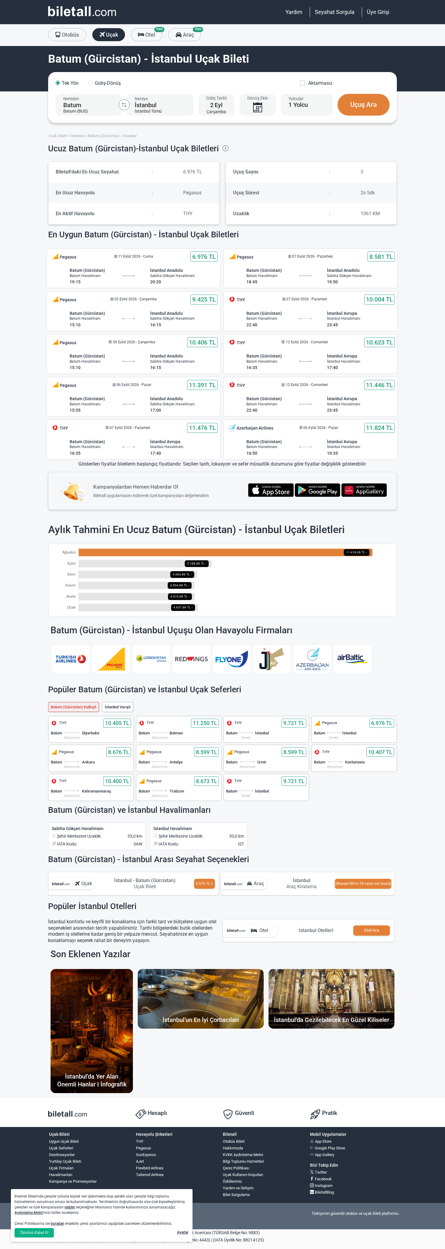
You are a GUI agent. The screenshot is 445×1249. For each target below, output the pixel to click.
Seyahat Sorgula (334, 12)
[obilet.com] (82, 17)
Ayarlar (182, 1232)
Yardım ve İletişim (238, 1188)
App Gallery (324, 1154)
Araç (191, 33)
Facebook (323, 1179)
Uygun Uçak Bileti (64, 1141)
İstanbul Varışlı (117, 707)
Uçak (111, 34)
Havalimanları (60, 1174)
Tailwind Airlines (150, 1174)
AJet (140, 1161)
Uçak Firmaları (61, 1168)
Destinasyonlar (62, 1154)
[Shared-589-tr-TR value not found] (363, 884)
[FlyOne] (232, 659)
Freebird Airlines (149, 1168)
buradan (57, 1223)
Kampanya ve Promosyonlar (73, 1181)
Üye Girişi (378, 12)
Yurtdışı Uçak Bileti (65, 1161)
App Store (322, 1141)
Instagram (323, 1185)
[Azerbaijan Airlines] (312, 659)
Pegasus (143, 1148)
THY (139, 1141)
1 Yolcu (298, 104)
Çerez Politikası (236, 1168)
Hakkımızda (233, 1148)
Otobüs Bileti (234, 1141)
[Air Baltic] (352, 659)
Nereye (141, 98)
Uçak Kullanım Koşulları (243, 1174)
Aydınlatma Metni (29, 1213)
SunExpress (146, 1154)
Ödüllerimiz (232, 1181)
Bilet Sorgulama (236, 1194)
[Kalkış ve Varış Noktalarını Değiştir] (124, 104)
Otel (153, 33)
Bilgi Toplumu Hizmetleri (243, 1161)
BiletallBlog (324, 1192)
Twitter (320, 1172)
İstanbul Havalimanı (172, 828)
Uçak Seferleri (61, 1148)
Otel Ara (371, 930)
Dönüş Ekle (257, 98)
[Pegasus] (111, 659)
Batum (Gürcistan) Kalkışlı (73, 707)
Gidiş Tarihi (216, 98)
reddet (69, 1207)
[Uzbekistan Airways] (151, 659)
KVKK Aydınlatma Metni (243, 1154)
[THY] (71, 659)
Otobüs (70, 34)
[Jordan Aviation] (272, 659)
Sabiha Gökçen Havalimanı (78, 828)
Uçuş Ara (363, 104)
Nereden (71, 98)
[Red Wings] (191, 659)
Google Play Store (329, 1148)
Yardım (293, 12)
